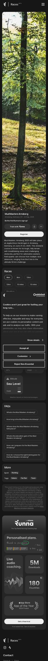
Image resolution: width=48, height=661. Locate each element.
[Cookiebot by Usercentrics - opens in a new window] (34, 295)
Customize (22, 356)
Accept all (24, 348)
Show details (33, 340)
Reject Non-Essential (24, 364)
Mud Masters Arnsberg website (29, 507)
